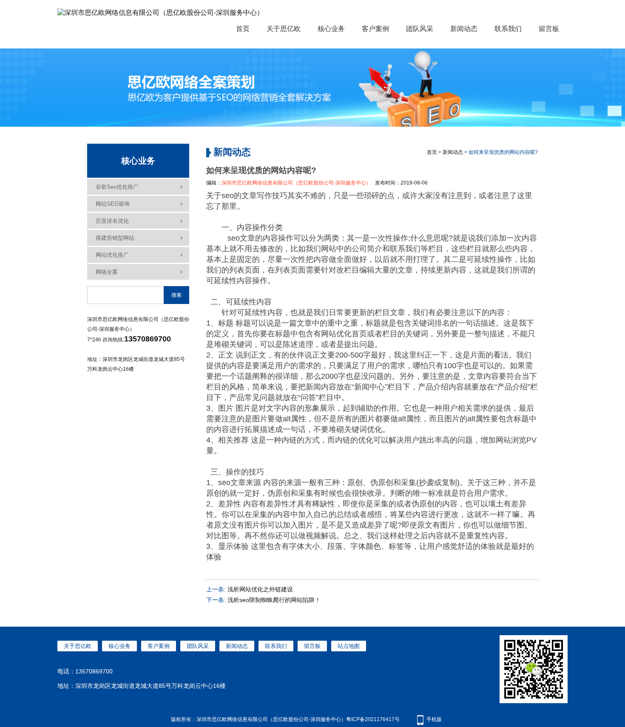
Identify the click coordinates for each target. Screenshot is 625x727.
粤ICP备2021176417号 (373, 719)
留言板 (549, 28)
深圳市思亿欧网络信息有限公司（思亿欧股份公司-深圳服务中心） (296, 183)
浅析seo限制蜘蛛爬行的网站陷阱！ (274, 599)
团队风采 (419, 28)
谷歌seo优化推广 (117, 187)
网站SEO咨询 (113, 204)
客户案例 (375, 28)
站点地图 (349, 646)
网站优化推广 (112, 255)
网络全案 (107, 272)
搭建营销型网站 (115, 238)
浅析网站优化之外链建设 (260, 589)
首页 (243, 28)
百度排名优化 (112, 221)
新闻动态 (463, 28)
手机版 (434, 719)
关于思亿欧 (284, 28)
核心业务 (331, 28)
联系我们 (508, 28)
